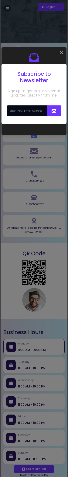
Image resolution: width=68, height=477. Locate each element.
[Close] (61, 52)
